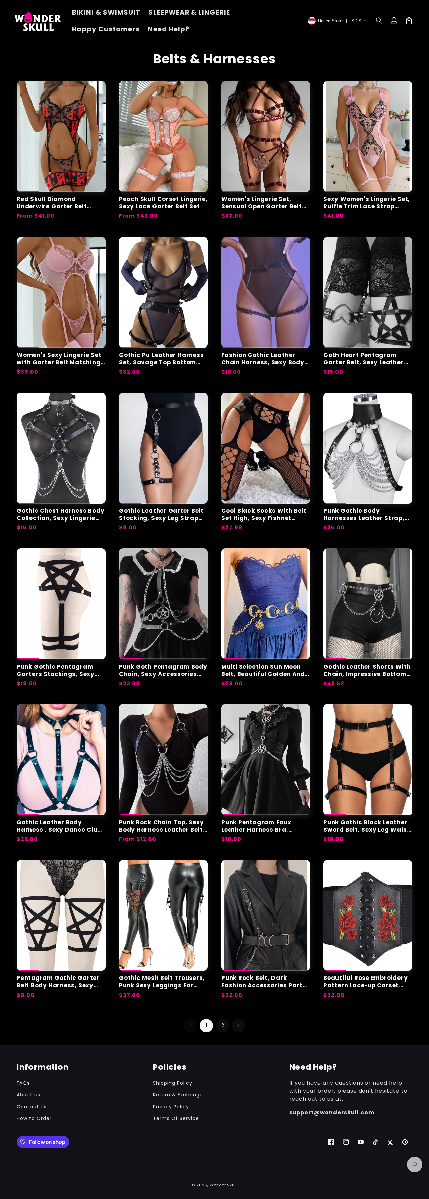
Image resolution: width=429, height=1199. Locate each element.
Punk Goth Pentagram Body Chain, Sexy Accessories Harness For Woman (163, 670)
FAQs (23, 1083)
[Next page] (238, 1025)
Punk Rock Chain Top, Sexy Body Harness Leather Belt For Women (161, 826)
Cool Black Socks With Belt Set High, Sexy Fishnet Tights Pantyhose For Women (263, 514)
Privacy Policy (171, 1106)
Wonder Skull (223, 1185)
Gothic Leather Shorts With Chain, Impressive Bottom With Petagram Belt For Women (367, 670)
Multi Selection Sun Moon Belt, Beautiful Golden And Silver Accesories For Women (263, 670)
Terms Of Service (176, 1118)
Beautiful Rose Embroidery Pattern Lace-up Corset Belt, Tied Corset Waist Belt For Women (367, 981)
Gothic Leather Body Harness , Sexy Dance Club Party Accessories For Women (59, 826)
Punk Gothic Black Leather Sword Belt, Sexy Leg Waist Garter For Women (366, 826)
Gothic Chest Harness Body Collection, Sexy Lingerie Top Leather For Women (61, 514)
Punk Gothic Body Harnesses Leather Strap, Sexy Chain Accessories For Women (367, 514)
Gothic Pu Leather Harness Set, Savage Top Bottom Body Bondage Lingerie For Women (161, 358)
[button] (379, 20)
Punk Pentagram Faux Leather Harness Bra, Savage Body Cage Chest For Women (261, 826)
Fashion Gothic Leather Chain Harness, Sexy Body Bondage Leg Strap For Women (262, 358)
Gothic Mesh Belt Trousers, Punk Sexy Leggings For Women (162, 981)
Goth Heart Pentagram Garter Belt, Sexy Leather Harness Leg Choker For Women (363, 358)
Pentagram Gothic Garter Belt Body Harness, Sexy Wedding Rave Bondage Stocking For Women (58, 981)
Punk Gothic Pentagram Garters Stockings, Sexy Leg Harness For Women (56, 670)
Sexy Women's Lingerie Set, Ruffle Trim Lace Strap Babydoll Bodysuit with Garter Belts (366, 202)
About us (28, 1094)
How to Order (34, 1118)
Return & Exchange (178, 1094)
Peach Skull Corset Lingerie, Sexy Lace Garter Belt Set (163, 202)
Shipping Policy (172, 1083)
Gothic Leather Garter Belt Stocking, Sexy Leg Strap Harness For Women (161, 514)
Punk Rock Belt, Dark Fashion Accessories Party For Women (264, 981)
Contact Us (32, 1106)
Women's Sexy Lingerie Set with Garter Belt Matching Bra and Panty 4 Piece (59, 358)
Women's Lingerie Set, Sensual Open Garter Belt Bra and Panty (261, 202)
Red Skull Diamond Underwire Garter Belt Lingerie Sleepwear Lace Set (61, 202)
